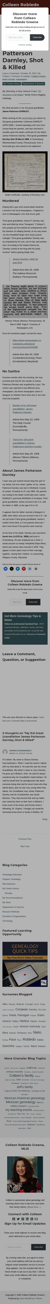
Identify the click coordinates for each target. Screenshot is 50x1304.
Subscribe (37, 37)
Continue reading (25, 45)
